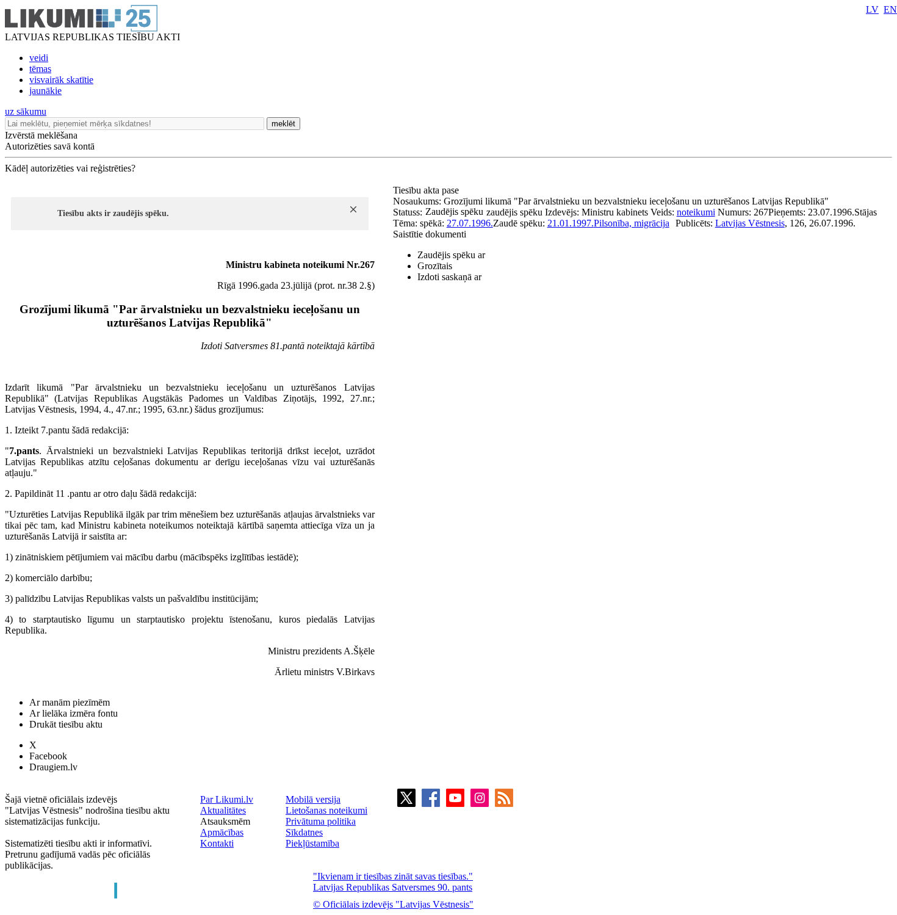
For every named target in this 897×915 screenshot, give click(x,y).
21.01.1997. (570, 223)
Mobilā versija (313, 799)
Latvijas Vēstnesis (750, 223)
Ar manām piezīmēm (69, 702)
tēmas (40, 68)
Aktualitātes (223, 810)
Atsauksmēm (225, 821)
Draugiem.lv (53, 767)
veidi (38, 57)
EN (890, 9)
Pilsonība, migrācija (631, 223)
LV (872, 9)
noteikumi (696, 212)
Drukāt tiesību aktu (66, 724)
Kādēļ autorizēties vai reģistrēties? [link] (70, 168)
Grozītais (434, 266)
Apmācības (221, 832)
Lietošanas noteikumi (326, 810)
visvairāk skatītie (61, 79)
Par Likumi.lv (226, 799)
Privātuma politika (321, 821)
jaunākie (45, 90)
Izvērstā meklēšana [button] (41, 135)
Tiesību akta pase (427, 190)
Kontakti (217, 843)
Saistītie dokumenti (429, 234)
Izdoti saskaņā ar (449, 277)
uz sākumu (25, 111)
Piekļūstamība (312, 843)
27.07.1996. (470, 223)
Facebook (48, 756)
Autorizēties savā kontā (50, 146)
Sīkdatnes (304, 832)
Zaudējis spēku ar (451, 255)
